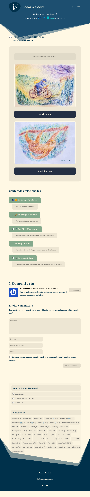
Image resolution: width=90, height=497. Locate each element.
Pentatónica (39, 439)
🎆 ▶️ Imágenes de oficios (24, 200)
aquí (54, 14)
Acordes (16, 418)
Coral (15, 427)
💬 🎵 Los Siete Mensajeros (25, 229)
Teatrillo (52, 447)
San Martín (27, 447)
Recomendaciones (30, 443)
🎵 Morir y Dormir (21, 243)
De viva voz (45, 427)
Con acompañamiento (70, 422)
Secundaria (40, 447)
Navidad (16, 439)
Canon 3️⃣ (43, 422)
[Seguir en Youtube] (47, 486)
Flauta (64, 427)
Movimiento (49, 435)
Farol (55, 427)
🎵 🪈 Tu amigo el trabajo (24, 215)
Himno (32, 431)
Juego (52, 431)
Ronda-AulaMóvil (64, 443)
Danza (34, 427)
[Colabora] (41, 18)
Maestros (26, 435)
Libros (15, 435)
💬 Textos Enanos (18, 394)
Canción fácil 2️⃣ (51, 418)
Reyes (42, 443)
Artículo (38, 418)
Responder (74, 290)
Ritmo (51, 443)
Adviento (27, 418)
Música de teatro (63, 435)
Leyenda (71, 431)
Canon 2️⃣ (31, 422)
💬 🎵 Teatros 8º (17, 403)
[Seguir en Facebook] (43, 486)
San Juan (16, 447)
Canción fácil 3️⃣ (66, 418)
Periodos (64, 439)
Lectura (61, 431)
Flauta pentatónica (19, 431)
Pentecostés (52, 439)
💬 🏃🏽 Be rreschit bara (22, 258)
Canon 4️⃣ (55, 422)
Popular (16, 443)
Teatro (61, 447)
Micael (37, 435)
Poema (75, 439)
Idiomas (42, 431)
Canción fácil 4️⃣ (18, 422)
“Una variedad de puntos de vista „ (45, 57)
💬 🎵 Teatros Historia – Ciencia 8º (23, 398)
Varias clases (17, 451)
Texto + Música (73, 447)
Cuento (25, 427)
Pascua (27, 439)
